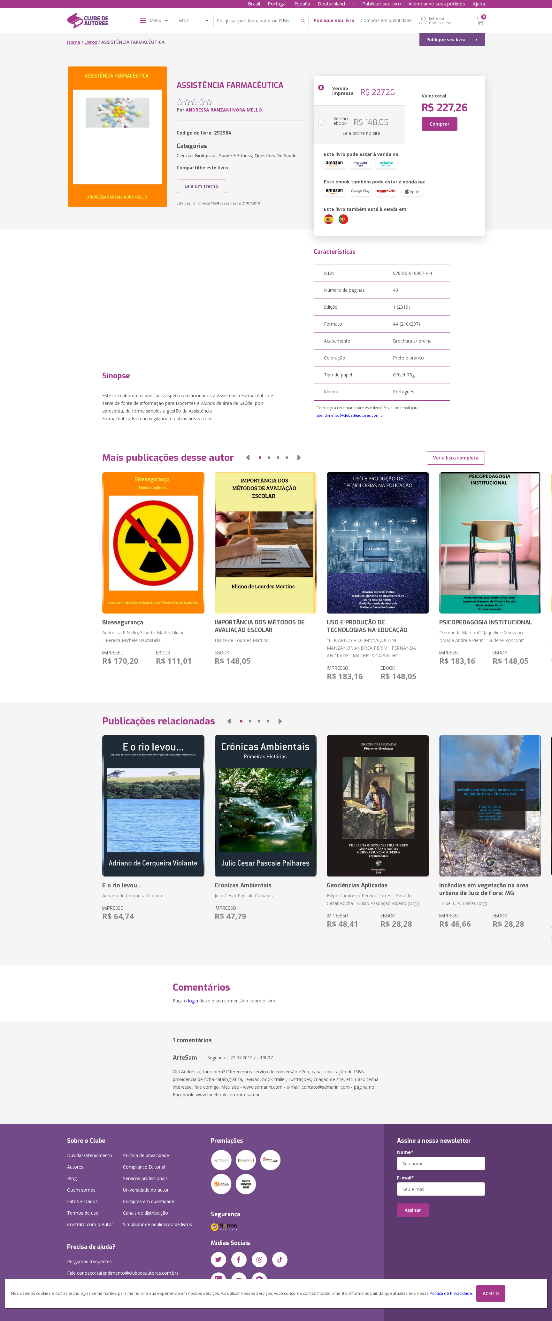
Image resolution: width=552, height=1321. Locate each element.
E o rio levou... (122, 885)
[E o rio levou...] (153, 806)
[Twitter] (218, 1259)
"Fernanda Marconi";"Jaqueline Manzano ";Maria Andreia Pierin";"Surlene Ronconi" (481, 636)
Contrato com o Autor (90, 1224)
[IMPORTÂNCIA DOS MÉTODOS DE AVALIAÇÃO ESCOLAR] (266, 543)
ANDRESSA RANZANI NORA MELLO (224, 110)
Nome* (405, 1152)
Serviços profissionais (145, 1178)
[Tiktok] (280, 1259)
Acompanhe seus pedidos (437, 3)
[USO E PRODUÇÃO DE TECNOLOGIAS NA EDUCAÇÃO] (378, 543)
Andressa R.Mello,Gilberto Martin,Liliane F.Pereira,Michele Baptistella (143, 636)
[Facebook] (239, 1259)
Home (73, 42)
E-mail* (405, 1177)
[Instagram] (259, 1259)
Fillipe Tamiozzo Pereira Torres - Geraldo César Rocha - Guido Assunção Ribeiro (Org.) (373, 899)
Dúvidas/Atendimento (89, 1155)
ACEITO (491, 1293)
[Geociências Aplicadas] (378, 806)
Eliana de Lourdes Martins (241, 640)
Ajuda (479, 3)
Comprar (439, 124)
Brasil (254, 3)
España (302, 3)
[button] (247, 457)
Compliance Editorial (144, 1167)
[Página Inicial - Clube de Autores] (87, 22)
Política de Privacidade (451, 1293)
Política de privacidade (146, 1155)
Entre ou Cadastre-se (440, 20)
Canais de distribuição (145, 1213)
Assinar (413, 1210)
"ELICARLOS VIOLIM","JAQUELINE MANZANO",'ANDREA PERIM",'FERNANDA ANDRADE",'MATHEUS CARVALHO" (371, 648)
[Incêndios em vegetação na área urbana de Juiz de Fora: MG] (490, 806)
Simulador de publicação (157, 1224)
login (193, 1001)
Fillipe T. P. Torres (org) (463, 903)
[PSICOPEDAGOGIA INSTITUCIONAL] (490, 543)
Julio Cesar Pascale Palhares (244, 895)
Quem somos (81, 1190)
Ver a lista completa (456, 458)
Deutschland (331, 3)
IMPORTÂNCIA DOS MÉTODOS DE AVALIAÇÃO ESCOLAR (260, 626)
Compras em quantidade (386, 20)
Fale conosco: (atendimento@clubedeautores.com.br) (122, 1273)
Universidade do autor (146, 1190)
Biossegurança (122, 622)
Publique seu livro (381, 3)
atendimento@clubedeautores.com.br (350, 415)
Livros (90, 42)
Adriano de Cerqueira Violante (133, 895)
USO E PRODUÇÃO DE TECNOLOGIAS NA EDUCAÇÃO (367, 626)
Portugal (277, 3)
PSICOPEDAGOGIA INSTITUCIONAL (485, 622)
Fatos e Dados (82, 1201)
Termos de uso (83, 1213)
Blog (72, 1178)
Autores (75, 1167)
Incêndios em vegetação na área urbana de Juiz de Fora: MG (483, 889)
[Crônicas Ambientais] (266, 806)
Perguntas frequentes (89, 1261)
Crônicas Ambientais (243, 885)
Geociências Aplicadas (357, 885)
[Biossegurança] (153, 543)
